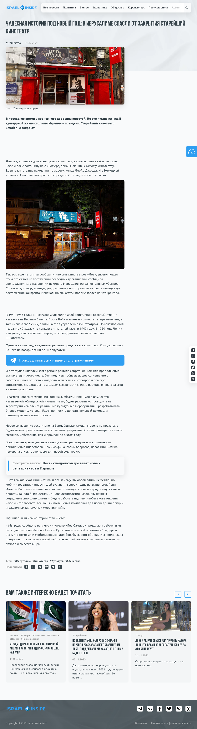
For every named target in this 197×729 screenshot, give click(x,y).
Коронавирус (136, 7)
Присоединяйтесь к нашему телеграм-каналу (56, 360)
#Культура (56, 560)
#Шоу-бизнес (79, 635)
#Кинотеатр (40, 560)
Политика (69, 7)
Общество (117, 7)
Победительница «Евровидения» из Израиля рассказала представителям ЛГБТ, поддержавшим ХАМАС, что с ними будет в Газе (97, 647)
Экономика (100, 7)
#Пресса (14, 639)
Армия (176, 7)
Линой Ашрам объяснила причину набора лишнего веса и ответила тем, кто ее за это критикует (160, 645)
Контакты (141, 723)
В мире (84, 7)
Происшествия (158, 7)
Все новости (51, 7)
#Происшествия (30, 639)
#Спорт (139, 635)
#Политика (53, 635)
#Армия (14, 635)
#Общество (13, 42)
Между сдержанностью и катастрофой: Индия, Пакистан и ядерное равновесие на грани (34, 648)
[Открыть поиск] (186, 8)
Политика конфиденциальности (171, 723)
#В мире (25, 635)
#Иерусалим (22, 560)
